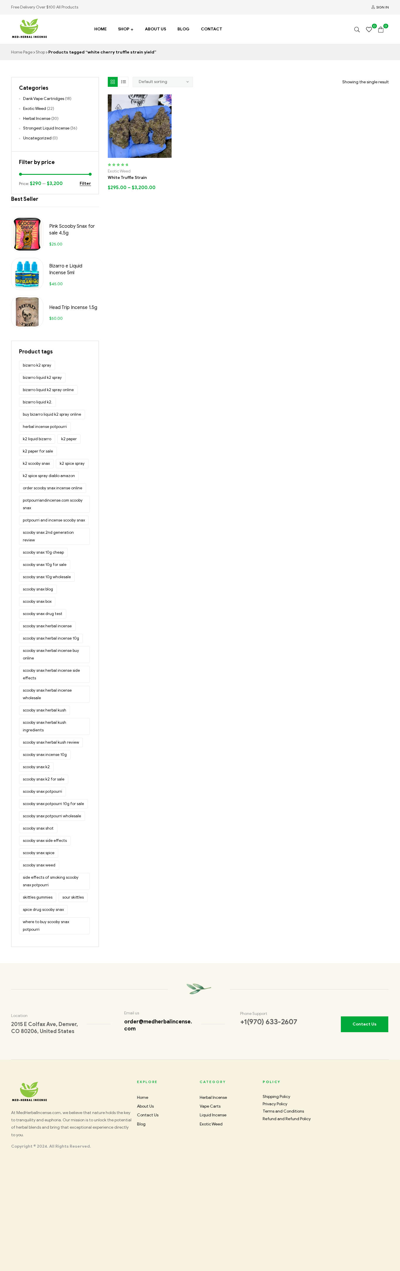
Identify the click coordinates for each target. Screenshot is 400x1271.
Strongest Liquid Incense (46, 128)
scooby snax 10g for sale (44, 564)
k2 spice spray (72, 463)
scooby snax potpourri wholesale (52, 816)
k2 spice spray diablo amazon (49, 475)
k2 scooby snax (36, 463)
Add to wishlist (133, 155)
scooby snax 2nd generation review (48, 536)
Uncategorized (37, 138)
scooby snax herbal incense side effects (51, 674)
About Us (155, 29)
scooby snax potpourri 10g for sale (53, 803)
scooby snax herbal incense (47, 626)
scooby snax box (37, 601)
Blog (183, 29)
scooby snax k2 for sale (43, 779)
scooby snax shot (38, 828)
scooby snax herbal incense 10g (51, 638)
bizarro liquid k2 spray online (48, 389)
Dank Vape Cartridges (43, 98)
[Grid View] (113, 82)
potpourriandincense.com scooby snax (53, 504)
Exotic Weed (119, 171)
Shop (123, 29)
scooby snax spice (38, 852)
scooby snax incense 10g (45, 754)
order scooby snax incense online (52, 488)
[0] (369, 29)
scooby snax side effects (45, 840)
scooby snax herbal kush (44, 710)
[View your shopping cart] (380, 29)
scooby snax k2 (36, 766)
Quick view (159, 155)
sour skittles (73, 897)
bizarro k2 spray (37, 365)
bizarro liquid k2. (37, 402)
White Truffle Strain (127, 177)
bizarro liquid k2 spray (42, 377)
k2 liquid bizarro (37, 438)
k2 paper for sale (38, 451)
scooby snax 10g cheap (43, 552)
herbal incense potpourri (45, 426)
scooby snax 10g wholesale (47, 576)
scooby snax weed (39, 865)
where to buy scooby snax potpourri (46, 925)
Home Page (22, 52)
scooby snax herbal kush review (51, 742)
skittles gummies (37, 897)
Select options (120, 155)
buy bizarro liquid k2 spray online (52, 414)
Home (100, 29)
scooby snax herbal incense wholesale (47, 694)
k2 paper (69, 438)
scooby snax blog (38, 589)
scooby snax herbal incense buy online (51, 654)
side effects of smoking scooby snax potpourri (50, 881)
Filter (85, 184)
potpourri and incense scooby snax (54, 520)
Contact (211, 29)
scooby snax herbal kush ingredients (44, 726)
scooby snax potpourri (42, 791)
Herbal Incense (36, 118)
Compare (146, 155)
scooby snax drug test (42, 613)
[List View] (124, 82)
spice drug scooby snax (43, 909)
